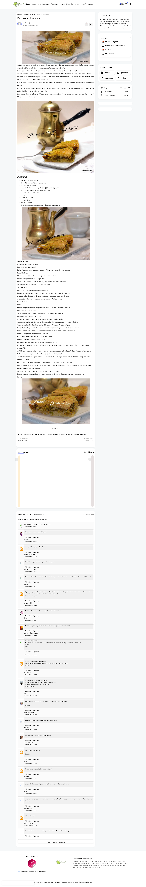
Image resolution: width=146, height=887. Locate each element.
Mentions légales (111, 42)
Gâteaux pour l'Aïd (38, 434)
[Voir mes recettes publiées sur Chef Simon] (32, 872)
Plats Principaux (86, 4)
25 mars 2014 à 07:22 (30, 793)
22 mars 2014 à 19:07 (30, 620)
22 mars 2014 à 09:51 (30, 541)
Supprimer (36, 836)
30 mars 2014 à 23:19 (30, 825)
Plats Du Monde (72, 4)
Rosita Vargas (29, 712)
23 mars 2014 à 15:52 (30, 729)
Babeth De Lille (30, 554)
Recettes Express (58, 4)
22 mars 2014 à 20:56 (30, 656)
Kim (25, 761)
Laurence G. (28, 823)
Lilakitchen (28, 808)
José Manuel (28, 742)
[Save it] (86, 24)
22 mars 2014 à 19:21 (30, 635)
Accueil (19, 14)
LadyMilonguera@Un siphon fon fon (37, 524)
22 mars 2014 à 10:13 (30, 556)
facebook (108, 72)
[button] (121, 4)
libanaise (75, 77)
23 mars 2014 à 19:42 (30, 744)
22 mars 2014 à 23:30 (30, 696)
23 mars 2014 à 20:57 (30, 778)
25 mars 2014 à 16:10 (30, 810)
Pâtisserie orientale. (52, 434)
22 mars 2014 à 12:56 (30, 586)
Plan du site (109, 54)
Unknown (28, 673)
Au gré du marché (31, 633)
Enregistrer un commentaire (56, 842)
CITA (26, 539)
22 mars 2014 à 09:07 (30, 526)
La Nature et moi (30, 569)
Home (27, 4)
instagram (109, 78)
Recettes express (66, 434)
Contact (108, 50)
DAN (26, 618)
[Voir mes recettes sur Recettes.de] (32, 863)
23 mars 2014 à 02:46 (30, 714)
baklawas (42, 183)
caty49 (26, 727)
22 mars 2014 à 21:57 (30, 675)
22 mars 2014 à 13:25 (30, 605)
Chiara (26, 776)
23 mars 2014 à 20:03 (30, 763)
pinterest (124, 72)
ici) (35, 267)
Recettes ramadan (29, 14)
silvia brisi (28, 603)
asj (25, 694)
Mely (26, 584)
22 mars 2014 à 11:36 (30, 571)
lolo (25, 791)
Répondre (28, 836)
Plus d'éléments (88, 452)
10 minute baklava (84, 74)
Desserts (45, 4)
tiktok (125, 78)
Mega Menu (36, 4)
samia (26, 654)
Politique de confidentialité (115, 46)
